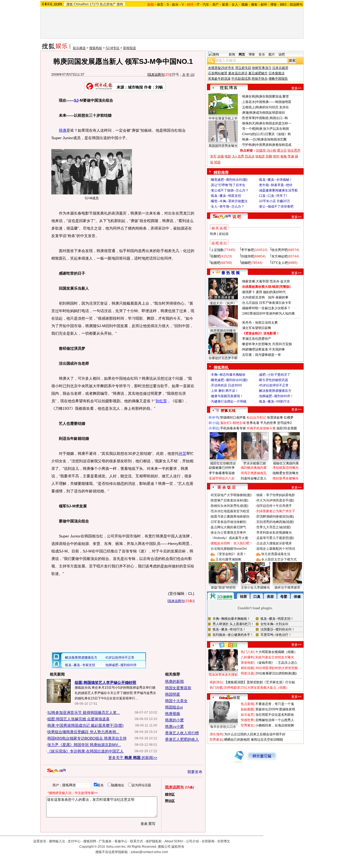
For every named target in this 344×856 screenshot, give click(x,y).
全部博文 (223, 841)
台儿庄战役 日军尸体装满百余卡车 (266, 303)
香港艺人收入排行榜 (182, 733)
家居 (225, 4)
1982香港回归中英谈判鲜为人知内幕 (268, 313)
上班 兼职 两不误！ (224, 391)
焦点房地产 (108, 4)
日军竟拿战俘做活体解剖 (228, 522)
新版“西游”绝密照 (223, 587)
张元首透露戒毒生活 (275, 554)
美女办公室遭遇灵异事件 (228, 532)
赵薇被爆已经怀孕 (222, 468)
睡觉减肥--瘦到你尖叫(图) (229, 180)
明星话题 (247, 673)
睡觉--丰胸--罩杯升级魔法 (229, 201)
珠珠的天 (248, 123)
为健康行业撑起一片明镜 (228, 401)
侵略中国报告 (278, 78)
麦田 (259, 292)
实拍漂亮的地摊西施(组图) (275, 522)
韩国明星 (172, 694)
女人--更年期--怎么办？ (227, 206)
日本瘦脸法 (276, 73)
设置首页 (39, 841)
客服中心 (120, 841)
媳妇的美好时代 (274, 292)
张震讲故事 (275, 417)
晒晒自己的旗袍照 (237, 739)
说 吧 (236, 217)
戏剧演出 (216, 682)
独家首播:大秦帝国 (255, 281)
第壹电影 (247, 663)
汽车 (206, 4)
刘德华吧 (247, 256)
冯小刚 (271, 150)
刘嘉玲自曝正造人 (254, 478)
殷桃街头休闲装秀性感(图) (229, 506)
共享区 (213, 428)
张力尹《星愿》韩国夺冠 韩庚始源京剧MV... (84, 745)
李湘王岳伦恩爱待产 (256, 339)
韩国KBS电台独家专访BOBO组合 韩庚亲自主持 (87, 738)
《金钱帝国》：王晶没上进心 (276, 663)
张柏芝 (260, 156)
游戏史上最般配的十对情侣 (275, 549)
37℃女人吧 (279, 263)
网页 (242, 54)
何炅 (182, 453)
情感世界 (247, 720)
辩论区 (170, 801)
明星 (217, 162)
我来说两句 (156, 74)
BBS (283, 4)
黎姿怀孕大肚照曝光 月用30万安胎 (267, 344)
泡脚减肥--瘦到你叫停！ (276, 396)
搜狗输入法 (57, 841)
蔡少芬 (282, 150)
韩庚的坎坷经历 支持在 (272, 107)
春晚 (283, 156)
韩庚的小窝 (174, 720)
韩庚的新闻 (174, 681)
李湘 (291, 156)
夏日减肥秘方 (258, 73)
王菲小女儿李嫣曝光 (255, 587)
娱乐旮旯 (247, 715)
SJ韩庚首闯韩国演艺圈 (270, 139)
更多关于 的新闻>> (132, 757)
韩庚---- (247, 139)
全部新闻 (208, 841)
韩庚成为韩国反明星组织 (267, 113)
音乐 (262, 54)
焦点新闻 (247, 704)
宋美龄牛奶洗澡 (219, 78)
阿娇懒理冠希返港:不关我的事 (263, 349)
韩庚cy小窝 (174, 726)
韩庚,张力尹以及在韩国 (272, 129)
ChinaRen (81, 4)
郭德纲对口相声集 (233, 417)
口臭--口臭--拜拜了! (273, 196)
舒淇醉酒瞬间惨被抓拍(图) (275, 516)
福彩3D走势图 (287, 428)
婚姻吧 (246, 263)
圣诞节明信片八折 (222, 478)
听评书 (213, 417)
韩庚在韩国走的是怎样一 (273, 123)
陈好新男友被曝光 (286, 478)
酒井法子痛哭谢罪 (287, 587)
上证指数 (217, 250)
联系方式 (136, 841)
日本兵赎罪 (280, 68)
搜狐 (69, 4)
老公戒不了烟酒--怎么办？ (230, 190)
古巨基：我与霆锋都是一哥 (261, 355)
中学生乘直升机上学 (223, 118)
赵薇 (220, 156)
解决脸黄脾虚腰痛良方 (275, 391)
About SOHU (173, 841)
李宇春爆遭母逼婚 (222, 473)
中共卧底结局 (241, 78)
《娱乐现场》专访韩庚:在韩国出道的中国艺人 (85, 751)
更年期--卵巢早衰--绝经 (275, 185)
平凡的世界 (268, 423)
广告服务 (105, 841)
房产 (215, 4)
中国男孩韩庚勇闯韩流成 (273, 145)
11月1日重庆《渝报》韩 (273, 134)
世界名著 (252, 423)
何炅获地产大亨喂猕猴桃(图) (231, 495)
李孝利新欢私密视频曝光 (274, 532)
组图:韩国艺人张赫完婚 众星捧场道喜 (78, 719)
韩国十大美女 (176, 701)
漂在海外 (216, 734)
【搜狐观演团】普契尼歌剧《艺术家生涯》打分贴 (259, 682)
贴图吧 (215, 263)
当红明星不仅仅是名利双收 (274, 715)
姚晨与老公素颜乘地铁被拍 (230, 516)
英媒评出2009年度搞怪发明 (275, 709)
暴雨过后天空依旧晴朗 (267, 739)
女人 (235, 4)
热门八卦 (247, 652)
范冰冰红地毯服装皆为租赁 (230, 511)
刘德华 (261, 150)
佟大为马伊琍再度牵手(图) (275, 500)
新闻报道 (129, 48)
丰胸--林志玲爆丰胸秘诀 (228, 375)
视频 (244, 4)
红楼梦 (288, 417)
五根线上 (248, 107)
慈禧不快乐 (260, 78)
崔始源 (223, 234)
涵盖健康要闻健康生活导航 (278, 190)
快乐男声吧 (279, 250)
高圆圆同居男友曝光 (223, 146)
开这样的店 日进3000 (226, 385)
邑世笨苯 (248, 118)
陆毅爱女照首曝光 (286, 473)
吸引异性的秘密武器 (273, 380)
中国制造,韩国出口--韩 (272, 118)
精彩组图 (247, 668)
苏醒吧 (215, 256)
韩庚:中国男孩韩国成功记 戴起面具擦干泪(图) (85, 725)
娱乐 (175, 4)
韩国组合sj (174, 707)
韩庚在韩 (248, 96)
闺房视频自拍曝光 (223, 331)
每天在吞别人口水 (223, 727)
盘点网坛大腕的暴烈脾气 (228, 527)
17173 (94, 4)
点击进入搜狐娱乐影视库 (274, 543)
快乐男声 (294, 150)
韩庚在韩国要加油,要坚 (272, 96)
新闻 (232, 54)
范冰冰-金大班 (280, 281)
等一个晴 (248, 129)
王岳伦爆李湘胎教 (228, 559)
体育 (160, 4)
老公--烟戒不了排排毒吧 (276, 206)
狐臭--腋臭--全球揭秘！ (275, 180)
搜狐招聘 (89, 841)
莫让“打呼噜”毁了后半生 (228, 185)
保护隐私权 (154, 841)
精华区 (170, 794)
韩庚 (62, 130)
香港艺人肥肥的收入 (182, 739)
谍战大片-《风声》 (223, 303)
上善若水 (248, 102)
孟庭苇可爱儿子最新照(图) (275, 538)
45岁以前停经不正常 (274, 385)
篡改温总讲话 (238, 73)
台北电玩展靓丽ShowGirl (229, 549)
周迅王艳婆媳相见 (254, 473)
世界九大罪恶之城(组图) (273, 527)
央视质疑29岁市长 (221, 68)
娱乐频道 (79, 48)
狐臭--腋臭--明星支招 (226, 196)
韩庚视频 (172, 713)
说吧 (281, 54)
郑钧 (276, 156)
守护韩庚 (248, 145)
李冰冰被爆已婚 (254, 463)
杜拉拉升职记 (256, 417)
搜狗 (120, 4)
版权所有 (177, 846)
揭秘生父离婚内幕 (286, 463)
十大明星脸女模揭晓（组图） (276, 652)
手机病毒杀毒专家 (233, 428)
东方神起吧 (279, 256)
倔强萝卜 (248, 292)
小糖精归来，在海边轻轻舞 (274, 725)
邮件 (264, 4)
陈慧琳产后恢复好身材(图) (229, 500)
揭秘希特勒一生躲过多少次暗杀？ (266, 308)
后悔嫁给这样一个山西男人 (274, 720)
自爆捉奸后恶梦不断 (223, 358)
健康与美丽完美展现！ (227, 396)
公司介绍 (192, 841)
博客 (273, 4)
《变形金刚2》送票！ (231, 554)
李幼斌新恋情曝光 (286, 468)
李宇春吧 (247, 250)
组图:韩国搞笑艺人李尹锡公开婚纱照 (105, 682)
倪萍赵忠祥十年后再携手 (274, 506)
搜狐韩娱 (95, 48)
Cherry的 (248, 134)
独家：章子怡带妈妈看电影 (275, 495)
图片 (271, 54)
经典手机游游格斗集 (261, 428)
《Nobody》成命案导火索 (229, 538)
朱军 (213, 156)
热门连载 (216, 687)
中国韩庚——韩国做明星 (273, 102)
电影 (228, 156)
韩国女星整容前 (178, 688)
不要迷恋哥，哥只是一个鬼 (274, 704)
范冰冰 (250, 156)
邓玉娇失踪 (243, 68)
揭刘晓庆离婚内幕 (254, 468)
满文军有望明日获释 (256, 328)
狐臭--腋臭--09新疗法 (274, 401)
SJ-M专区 (113, 48)
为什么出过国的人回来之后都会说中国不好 (254, 734)
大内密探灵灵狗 (253, 297)
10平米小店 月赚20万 (274, 201)
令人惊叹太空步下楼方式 (279, 559)
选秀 (241, 156)
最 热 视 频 (230, 273)
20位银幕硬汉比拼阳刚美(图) (276, 673)
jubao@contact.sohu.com (149, 852)
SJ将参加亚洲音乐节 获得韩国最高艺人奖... (83, 712)
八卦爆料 (247, 657)
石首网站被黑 (217, 73)
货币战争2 (284, 423)
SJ (76, 100)
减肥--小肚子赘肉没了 (274, 375)
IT (198, 4)
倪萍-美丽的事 (278, 297)
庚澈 (245, 113)
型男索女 (247, 725)
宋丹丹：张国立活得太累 (260, 322)
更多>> (296, 88)
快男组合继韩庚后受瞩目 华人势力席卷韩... (83, 732)
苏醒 (269, 156)
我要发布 (194, 772)
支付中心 (74, 841)
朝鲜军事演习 (261, 68)
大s (234, 156)
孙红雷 (161, 401)
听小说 (213, 423)
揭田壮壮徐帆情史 (223, 463)
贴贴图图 (247, 709)
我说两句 (296, 4)
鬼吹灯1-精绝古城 (233, 423)
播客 (254, 4)
